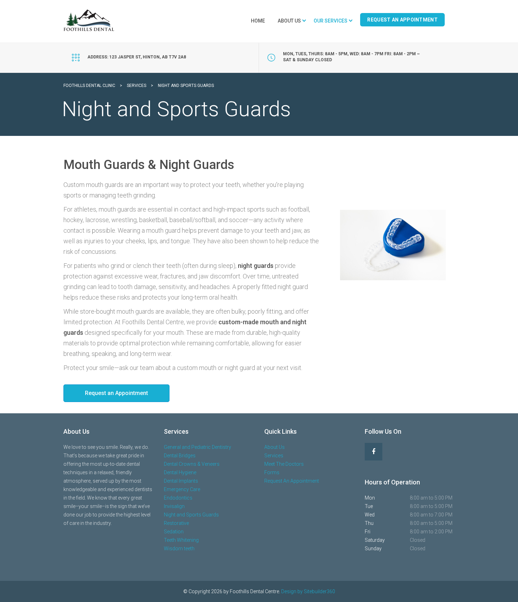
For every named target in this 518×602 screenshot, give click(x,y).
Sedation (174, 531)
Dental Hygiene (180, 472)
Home (258, 21)
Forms (271, 472)
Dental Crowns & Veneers (192, 464)
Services (273, 455)
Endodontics (178, 498)
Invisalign (174, 506)
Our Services (330, 21)
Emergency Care (182, 489)
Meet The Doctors (284, 464)
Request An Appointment (402, 20)
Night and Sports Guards (191, 515)
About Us (289, 21)
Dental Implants (181, 481)
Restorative (176, 523)
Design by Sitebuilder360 (308, 591)
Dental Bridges (180, 455)
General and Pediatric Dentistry (197, 447)
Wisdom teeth (179, 548)
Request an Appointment (116, 393)
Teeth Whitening (181, 540)
